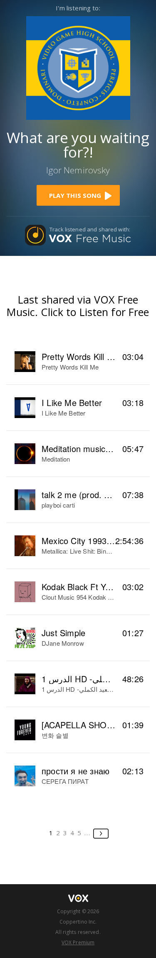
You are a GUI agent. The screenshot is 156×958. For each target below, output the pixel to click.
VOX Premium (78, 942)
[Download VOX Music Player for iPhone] (78, 67)
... (87, 833)
